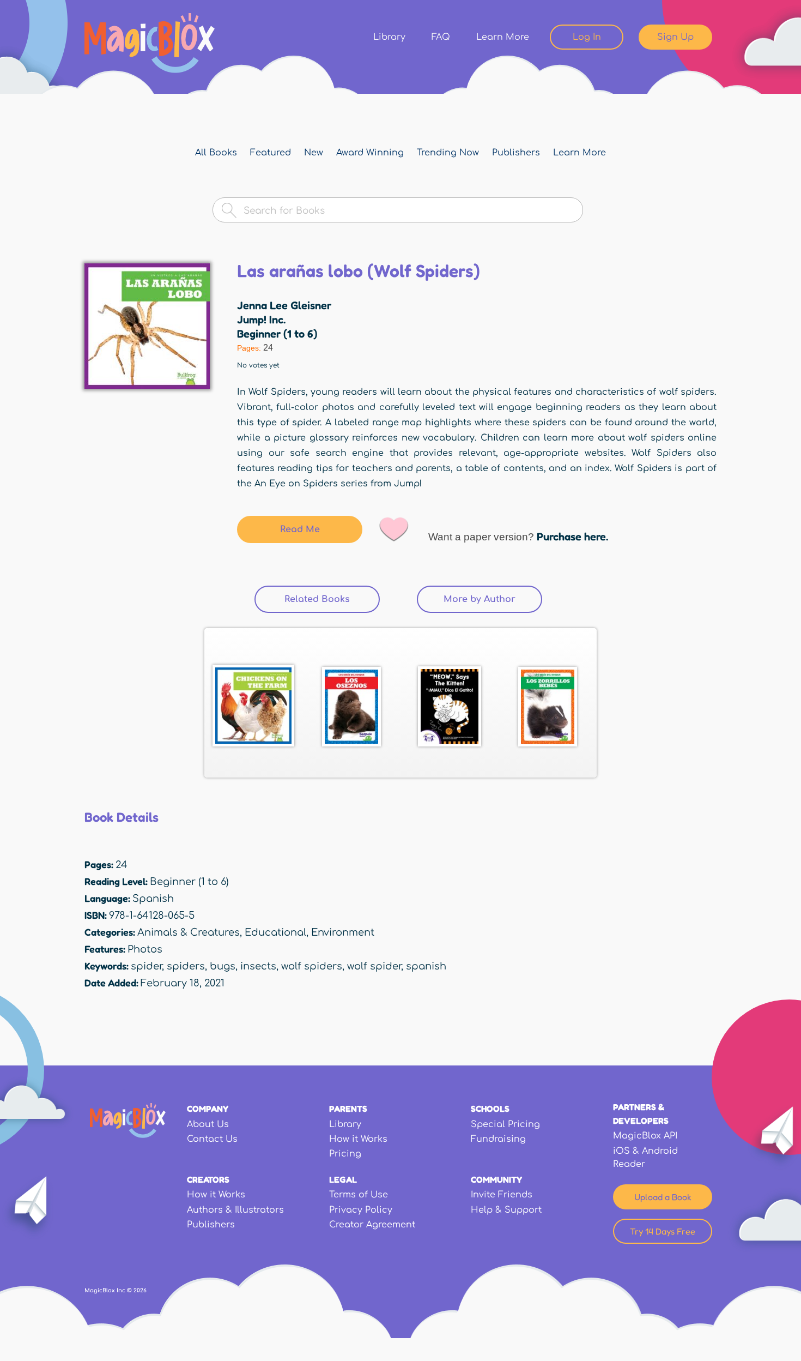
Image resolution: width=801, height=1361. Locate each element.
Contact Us (212, 1139)
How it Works (358, 1139)
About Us (208, 1124)
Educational (275, 932)
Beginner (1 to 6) (277, 333)
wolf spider (374, 966)
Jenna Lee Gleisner (284, 305)
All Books (216, 152)
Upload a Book (662, 1196)
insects (258, 966)
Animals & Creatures (188, 932)
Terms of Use (358, 1195)
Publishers (516, 152)
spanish (426, 966)
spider (146, 966)
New (313, 152)
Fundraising (498, 1139)
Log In (587, 37)
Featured (270, 152)
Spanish (153, 898)
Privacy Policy (360, 1210)
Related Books (332, 599)
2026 (140, 1290)
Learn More (502, 37)
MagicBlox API (645, 1136)
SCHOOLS (490, 1108)
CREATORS (208, 1179)
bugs (222, 966)
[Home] (149, 43)
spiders (186, 966)
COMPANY (207, 1108)
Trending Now (448, 152)
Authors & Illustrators (235, 1210)
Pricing (345, 1154)
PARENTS (348, 1108)
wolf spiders (311, 966)
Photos (145, 949)
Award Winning (370, 152)
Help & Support (506, 1210)
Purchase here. (572, 536)
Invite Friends (501, 1195)
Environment (342, 932)
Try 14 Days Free (662, 1231)
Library (389, 37)
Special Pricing (505, 1124)
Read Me (300, 529)
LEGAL (343, 1179)
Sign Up (675, 37)
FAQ (441, 37)
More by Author (479, 599)
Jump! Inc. (261, 319)
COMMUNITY (496, 1179)
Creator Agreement (372, 1225)
